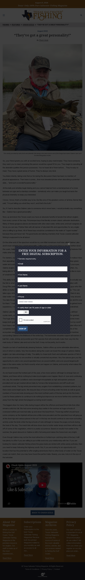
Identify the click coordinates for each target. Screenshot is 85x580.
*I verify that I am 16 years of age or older (34, 308)
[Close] (69, 244)
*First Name (22, 275)
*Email (20, 264)
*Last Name (22, 286)
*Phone (21, 297)
